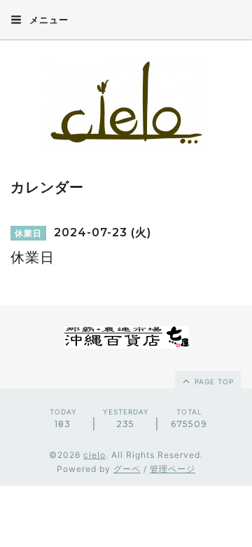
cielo (94, 455)
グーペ (127, 469)
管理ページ (172, 469)
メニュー (48, 19)
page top (213, 381)
